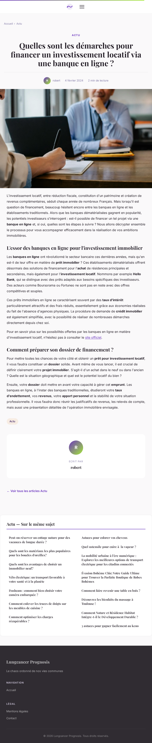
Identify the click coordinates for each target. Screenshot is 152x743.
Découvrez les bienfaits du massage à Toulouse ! (107, 601)
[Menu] (82, 7)
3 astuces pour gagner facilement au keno (110, 626)
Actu (19, 23)
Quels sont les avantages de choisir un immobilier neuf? (35, 566)
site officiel (93, 337)
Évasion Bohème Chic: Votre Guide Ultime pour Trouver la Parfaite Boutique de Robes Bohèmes (112, 577)
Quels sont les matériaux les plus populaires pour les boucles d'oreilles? (39, 553)
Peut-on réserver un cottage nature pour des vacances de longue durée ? (39, 540)
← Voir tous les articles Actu (27, 491)
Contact (11, 718)
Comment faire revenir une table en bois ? (111, 591)
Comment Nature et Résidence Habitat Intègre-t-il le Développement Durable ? (110, 615)
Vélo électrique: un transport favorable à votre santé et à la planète (37, 579)
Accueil (8, 23)
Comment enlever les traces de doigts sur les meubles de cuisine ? (37, 606)
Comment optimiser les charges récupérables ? (31, 619)
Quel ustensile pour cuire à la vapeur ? (109, 547)
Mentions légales (17, 711)
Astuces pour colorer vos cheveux (104, 538)
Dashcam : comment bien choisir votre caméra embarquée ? (35, 593)
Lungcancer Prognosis (28, 661)
